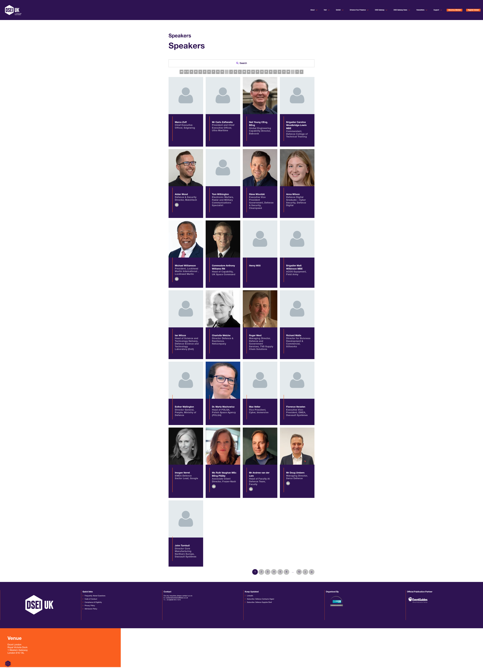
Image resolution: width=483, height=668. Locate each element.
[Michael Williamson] (186, 239)
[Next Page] (305, 572)
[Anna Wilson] (297, 167)
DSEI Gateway (379, 10)
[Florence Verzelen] (297, 380)
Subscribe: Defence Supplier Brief (259, 602)
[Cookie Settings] (418, 663)
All (182, 72)
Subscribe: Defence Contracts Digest (260, 599)
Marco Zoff (181, 122)
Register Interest (473, 10)
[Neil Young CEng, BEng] (260, 95)
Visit (325, 10)
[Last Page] (311, 572)
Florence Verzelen (295, 407)
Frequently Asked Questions (95, 596)
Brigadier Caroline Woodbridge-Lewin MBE (296, 125)
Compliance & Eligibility (93, 602)
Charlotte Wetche (221, 336)
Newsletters (420, 10)
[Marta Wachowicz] (223, 380)
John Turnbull (182, 546)
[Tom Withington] (223, 167)
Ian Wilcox (180, 336)
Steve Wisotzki (257, 194)
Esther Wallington (184, 407)
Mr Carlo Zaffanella (222, 122)
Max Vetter (254, 407)
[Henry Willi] (260, 239)
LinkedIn (250, 596)
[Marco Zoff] (186, 95)
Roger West (255, 336)
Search (243, 63)
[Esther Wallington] (186, 380)
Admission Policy (91, 609)
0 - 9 (186, 72)
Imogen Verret (182, 473)
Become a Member (454, 10)
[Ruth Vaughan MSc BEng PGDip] (223, 446)
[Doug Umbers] (297, 446)
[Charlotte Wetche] (223, 308)
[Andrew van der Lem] (260, 446)
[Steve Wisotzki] (260, 167)
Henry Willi (255, 266)
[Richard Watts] (297, 308)
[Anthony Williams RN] (223, 239)
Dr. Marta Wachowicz (223, 407)
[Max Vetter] (260, 380)
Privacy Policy (90, 605)
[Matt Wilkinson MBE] (297, 239)
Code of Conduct (91, 599)
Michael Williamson (185, 266)
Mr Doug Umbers (295, 473)
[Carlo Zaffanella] (223, 95)
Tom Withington (220, 194)
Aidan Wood (181, 194)
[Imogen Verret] (186, 446)
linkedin (177, 205)
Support (436, 10)
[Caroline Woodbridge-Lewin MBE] (297, 95)
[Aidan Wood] (186, 167)
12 (299, 572)
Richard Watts (293, 336)
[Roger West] (260, 308)
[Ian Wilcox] (186, 308)
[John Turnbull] (186, 519)
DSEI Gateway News (400, 10)
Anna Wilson (293, 194)
